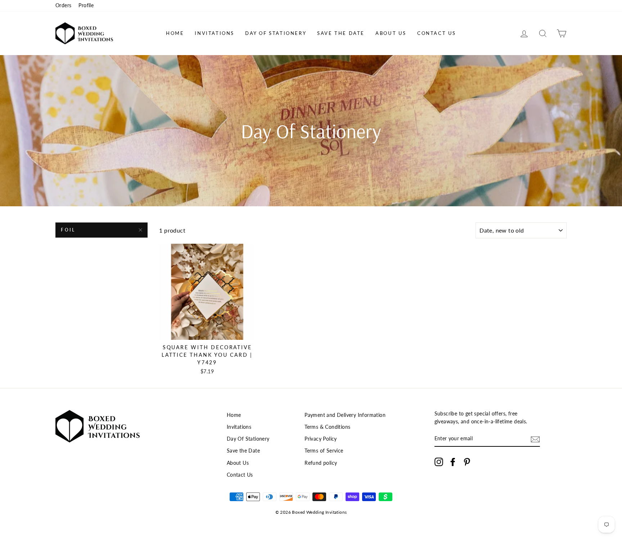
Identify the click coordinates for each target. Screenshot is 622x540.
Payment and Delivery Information (345, 415)
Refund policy (321, 463)
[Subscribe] (535, 439)
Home (175, 33)
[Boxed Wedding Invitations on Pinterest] (467, 462)
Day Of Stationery (275, 33)
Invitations (214, 33)
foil (68, 230)
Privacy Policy (321, 439)
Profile (86, 5)
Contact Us (436, 33)
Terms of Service (324, 451)
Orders (63, 5)
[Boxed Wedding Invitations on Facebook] (453, 462)
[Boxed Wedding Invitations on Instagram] (438, 462)
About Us (390, 33)
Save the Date (341, 33)
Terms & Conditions (327, 427)
